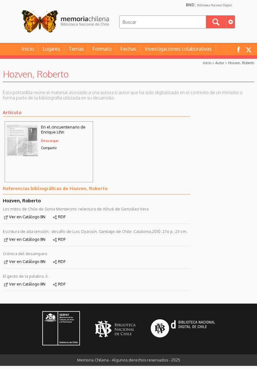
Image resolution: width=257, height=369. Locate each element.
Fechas (128, 49)
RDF (62, 216)
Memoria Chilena (65, 21)
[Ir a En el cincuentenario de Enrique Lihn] (22, 154)
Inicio (28, 49)
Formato (102, 49)
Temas (76, 49)
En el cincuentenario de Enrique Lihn (63, 129)
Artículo (12, 112)
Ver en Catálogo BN (27, 216)
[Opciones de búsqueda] (230, 22)
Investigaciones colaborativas (178, 49)
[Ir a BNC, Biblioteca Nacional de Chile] (115, 329)
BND (209, 4)
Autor (219, 62)
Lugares (51, 49)
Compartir (49, 147)
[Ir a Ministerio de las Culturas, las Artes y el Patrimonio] (61, 329)
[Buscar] (216, 22)
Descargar (50, 140)
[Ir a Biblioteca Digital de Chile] (183, 329)
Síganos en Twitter (248, 49)
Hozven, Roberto (241, 62)
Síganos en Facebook (238, 49)
